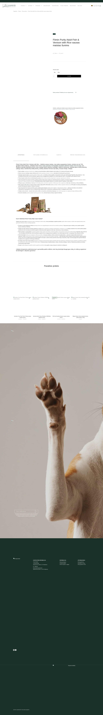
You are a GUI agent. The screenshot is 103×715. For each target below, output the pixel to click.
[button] (75, 92)
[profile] (98, 5)
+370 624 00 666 (36, 563)
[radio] (54, 72)
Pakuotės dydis (56, 69)
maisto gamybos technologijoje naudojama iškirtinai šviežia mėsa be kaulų (61, 165)
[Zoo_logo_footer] (18, 603)
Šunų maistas (24, 11)
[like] (96, 5)
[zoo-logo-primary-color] (8, 5)
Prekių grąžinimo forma (82, 564)
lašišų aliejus (26, 184)
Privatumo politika (63, 563)
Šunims (19, 11)
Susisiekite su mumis (81, 563)
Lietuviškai (92, 5)
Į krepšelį (69, 76)
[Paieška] (94, 5)
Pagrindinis (15, 11)
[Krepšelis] (100, 5)
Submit (36, 511)
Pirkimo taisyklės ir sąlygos (64, 564)
